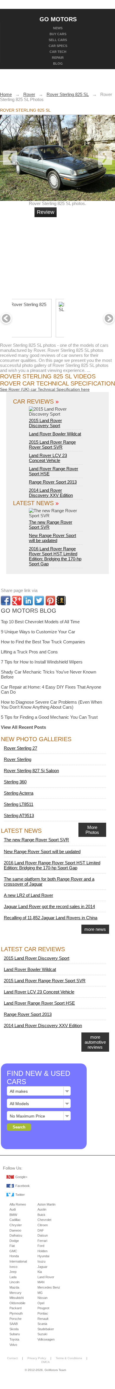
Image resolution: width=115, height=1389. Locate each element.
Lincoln (14, 1282)
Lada (13, 1277)
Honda (14, 1256)
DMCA (45, 1362)
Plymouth (16, 1313)
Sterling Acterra (18, 793)
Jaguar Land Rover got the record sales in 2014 (49, 906)
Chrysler (15, 1225)
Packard (15, 1308)
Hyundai (43, 1256)
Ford (40, 1246)
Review (45, 212)
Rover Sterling (17, 759)
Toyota (14, 1339)
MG (40, 1292)
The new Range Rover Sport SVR (50, 525)
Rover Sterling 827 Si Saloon (31, 770)
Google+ (21, 1177)
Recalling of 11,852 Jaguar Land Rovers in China (50, 917)
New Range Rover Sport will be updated (52, 538)
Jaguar (42, 1266)
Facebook (22, 1186)
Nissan (42, 1297)
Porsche (15, 1318)
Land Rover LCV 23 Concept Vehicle (48, 458)
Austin (41, 1209)
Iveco (13, 1266)
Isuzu (41, 1261)
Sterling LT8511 (18, 804)
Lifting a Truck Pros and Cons (29, 651)
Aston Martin (46, 1204)
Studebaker (45, 1329)
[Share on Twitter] (39, 600)
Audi (12, 1209)
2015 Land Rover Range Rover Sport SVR (52, 445)
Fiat (12, 1246)
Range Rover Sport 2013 (53, 481)
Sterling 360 (15, 781)
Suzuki (42, 1334)
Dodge (14, 1240)
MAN (41, 1282)
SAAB (13, 1323)
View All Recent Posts (23, 727)
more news (95, 929)
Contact (12, 1358)
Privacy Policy (36, 1358)
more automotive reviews (95, 1042)
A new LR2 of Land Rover (28, 895)
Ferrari (42, 1240)
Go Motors (58, 19)
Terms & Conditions (69, 1358)
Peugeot (43, 1308)
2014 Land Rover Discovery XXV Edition (51, 493)
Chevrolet (44, 1220)
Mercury (15, 1292)
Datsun (42, 1235)
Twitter (20, 1194)
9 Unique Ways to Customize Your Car (38, 631)
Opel (40, 1303)
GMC (13, 1251)
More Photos (92, 830)
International (18, 1261)
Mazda (14, 1287)
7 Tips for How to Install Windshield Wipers (42, 661)
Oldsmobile (17, 1303)
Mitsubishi (16, 1297)
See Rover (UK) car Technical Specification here (45, 389)
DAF (40, 1230)
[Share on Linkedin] (28, 600)
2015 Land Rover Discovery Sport (45, 423)
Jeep (13, 1271)
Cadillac (15, 1220)
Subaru (14, 1334)
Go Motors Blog (28, 610)
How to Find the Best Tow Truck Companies (43, 641)
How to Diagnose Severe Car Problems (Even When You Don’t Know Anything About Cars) (51, 705)
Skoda (14, 1329)
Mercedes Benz (48, 1287)
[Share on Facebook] (5, 600)
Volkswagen (46, 1339)
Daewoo (15, 1230)
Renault (42, 1318)
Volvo (13, 1344)
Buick (41, 1214)
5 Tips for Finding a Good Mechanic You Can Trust (49, 717)
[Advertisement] (78, 255)
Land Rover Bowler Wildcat (55, 433)
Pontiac (42, 1313)
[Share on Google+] (17, 600)
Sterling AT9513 (19, 815)
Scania (42, 1323)
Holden (42, 1251)
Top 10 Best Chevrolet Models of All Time (40, 621)
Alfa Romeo (17, 1204)
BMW (13, 1214)
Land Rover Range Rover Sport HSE (39, 1003)
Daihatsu (15, 1235)
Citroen (42, 1225)
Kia (39, 1271)
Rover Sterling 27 (20, 748)
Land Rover (45, 1277)
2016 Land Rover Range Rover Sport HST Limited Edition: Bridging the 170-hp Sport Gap (55, 556)
